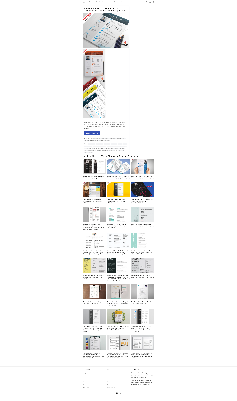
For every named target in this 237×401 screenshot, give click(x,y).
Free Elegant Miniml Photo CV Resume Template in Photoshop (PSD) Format (92, 201)
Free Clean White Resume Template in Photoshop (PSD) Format (142, 302)
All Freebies (93, 138)
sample (114, 150)
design (120, 143)
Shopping (85, 373)
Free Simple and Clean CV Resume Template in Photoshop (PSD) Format (94, 177)
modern (109, 148)
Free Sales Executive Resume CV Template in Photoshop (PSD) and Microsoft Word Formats (141, 252)
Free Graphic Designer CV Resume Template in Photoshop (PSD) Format (142, 177)
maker (102, 148)
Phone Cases (86, 387)
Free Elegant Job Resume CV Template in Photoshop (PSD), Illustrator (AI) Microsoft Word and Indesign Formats (93, 355)
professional (91, 150)
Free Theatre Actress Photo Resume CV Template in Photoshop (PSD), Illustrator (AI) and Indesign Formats (94, 252)
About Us (109, 373)
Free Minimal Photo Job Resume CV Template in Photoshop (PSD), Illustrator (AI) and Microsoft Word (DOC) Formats (142, 329)
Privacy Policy (110, 379)
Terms (108, 382)
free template (117, 146)
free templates (124, 146)
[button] (147, 1)
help (93, 148)
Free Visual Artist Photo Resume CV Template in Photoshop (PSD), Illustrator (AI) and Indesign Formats (118, 252)
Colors (84, 384)
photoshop (87, 150)
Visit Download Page (92, 133)
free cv (108, 146)
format (94, 146)
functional (86, 148)
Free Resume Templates (121, 138)
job (96, 148)
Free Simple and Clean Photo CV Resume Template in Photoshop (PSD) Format (117, 201)
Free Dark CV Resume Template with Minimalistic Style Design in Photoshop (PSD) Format (142, 201)
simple (119, 150)
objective (112, 148)
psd (95, 150)
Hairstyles (85, 376)
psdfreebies (99, 150)
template (86, 152)
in (94, 148)
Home (84, 382)
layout (99, 148)
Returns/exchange (111, 387)
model (105, 148)
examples (90, 146)
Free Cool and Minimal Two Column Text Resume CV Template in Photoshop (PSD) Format (118, 328)
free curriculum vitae (102, 146)
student (122, 150)
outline (123, 148)
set (116, 150)
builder (99, 143)
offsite (116, 148)
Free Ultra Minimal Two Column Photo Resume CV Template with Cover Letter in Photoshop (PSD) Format (93, 329)
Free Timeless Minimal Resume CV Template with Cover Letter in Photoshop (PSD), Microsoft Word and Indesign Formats (117, 355)
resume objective (108, 150)
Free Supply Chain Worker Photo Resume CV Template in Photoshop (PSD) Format (117, 226)
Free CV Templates (112, 138)
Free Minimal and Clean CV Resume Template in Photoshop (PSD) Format (118, 177)
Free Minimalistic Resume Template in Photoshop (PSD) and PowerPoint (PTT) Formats (118, 303)
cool (102, 143)
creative (108, 143)
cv (118, 143)
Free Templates (107, 140)
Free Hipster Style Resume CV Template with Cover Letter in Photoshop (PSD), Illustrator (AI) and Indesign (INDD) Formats (94, 227)
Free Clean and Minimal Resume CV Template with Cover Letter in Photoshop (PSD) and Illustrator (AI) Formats (142, 355)
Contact (109, 376)
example (86, 146)
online (120, 148)
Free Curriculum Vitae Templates (102, 138)
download (124, 143)
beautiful (93, 143)
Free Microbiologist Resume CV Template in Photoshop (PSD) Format (142, 276)
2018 (88, 143)
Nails (84, 379)
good (90, 148)
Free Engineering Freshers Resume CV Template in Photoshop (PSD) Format (93, 277)
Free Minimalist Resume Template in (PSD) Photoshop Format (94, 302)
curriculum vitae (114, 143)
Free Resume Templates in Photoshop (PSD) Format (94, 140)
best (96, 143)
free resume (112, 146)
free (97, 146)
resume (103, 150)
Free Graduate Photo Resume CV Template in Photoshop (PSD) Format (142, 225)
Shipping (109, 384)
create (105, 143)
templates (90, 152)
